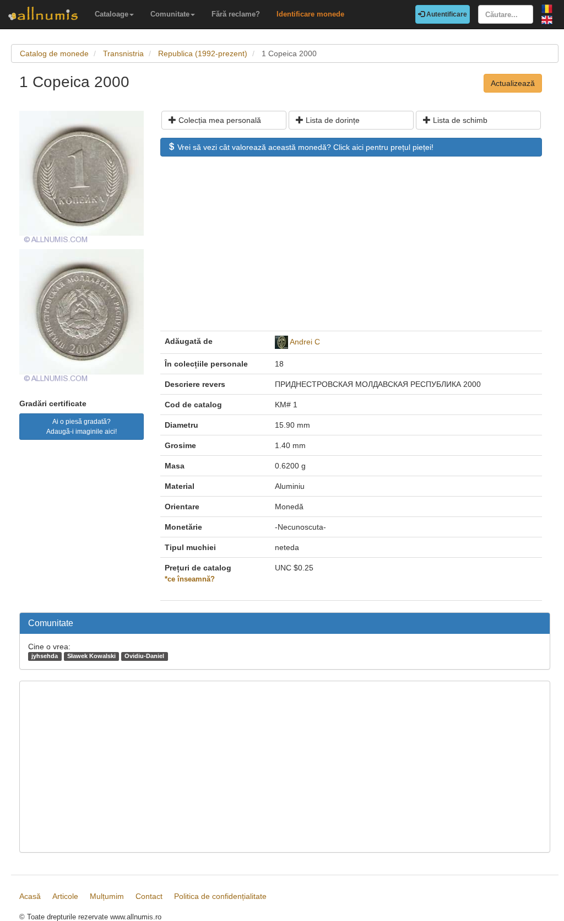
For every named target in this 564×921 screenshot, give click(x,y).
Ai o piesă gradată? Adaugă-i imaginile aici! (81, 426)
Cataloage (111, 14)
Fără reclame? (236, 14)
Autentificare (446, 14)
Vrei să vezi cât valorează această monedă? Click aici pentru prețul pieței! (304, 147)
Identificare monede (310, 14)
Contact (148, 896)
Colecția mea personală (218, 120)
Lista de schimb (459, 120)
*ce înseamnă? (190, 579)
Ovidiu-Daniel (144, 656)
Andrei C (305, 341)
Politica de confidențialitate (220, 896)
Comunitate (169, 14)
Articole (65, 896)
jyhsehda (44, 656)
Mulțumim (107, 896)
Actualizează (513, 83)
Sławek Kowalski (91, 656)
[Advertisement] (351, 249)
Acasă (30, 896)
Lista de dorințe (331, 120)
